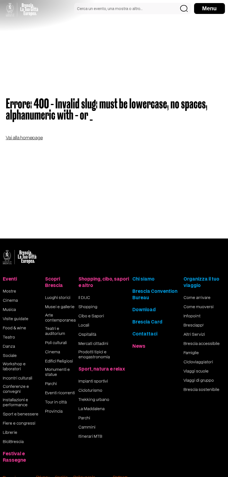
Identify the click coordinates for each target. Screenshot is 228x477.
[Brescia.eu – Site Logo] (22, 9)
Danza (9, 346)
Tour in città (56, 401)
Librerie (10, 432)
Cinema (10, 300)
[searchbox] (132, 8)
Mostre (9, 290)
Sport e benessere (20, 413)
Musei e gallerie (60, 306)
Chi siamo (143, 279)
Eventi (10, 279)
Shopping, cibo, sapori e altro (103, 282)
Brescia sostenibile (201, 389)
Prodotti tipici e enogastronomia (94, 354)
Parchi (51, 383)
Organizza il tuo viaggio (201, 282)
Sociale (10, 355)
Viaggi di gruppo (199, 380)
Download (144, 309)
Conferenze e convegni (16, 389)
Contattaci (144, 333)
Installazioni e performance (15, 402)
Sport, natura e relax (101, 369)
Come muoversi (199, 306)
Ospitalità (87, 334)
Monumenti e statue (57, 372)
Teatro (9, 336)
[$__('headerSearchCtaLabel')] (184, 8)
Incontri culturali (17, 377)
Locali (83, 324)
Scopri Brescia (54, 282)
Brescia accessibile (202, 343)
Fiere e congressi (19, 422)
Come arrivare (197, 297)
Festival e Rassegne (14, 456)
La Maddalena (91, 408)
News (138, 346)
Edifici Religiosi (59, 360)
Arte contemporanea (60, 317)
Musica (9, 309)
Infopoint (192, 315)
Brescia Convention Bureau (154, 294)
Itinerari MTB (90, 436)
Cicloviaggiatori (198, 361)
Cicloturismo (90, 390)
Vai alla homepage (24, 137)
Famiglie (191, 352)
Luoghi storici (57, 297)
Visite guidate (15, 318)
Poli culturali (56, 342)
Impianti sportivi (93, 380)
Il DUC (84, 297)
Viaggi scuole (196, 370)
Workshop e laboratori (14, 366)
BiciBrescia (13, 441)
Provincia (54, 410)
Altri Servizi (194, 334)
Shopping (87, 306)
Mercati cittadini (93, 343)
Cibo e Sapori (91, 315)
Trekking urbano (93, 399)
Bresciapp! (194, 324)
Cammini (86, 426)
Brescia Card (147, 321)
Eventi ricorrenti (60, 392)
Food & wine (14, 327)
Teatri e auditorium (55, 331)
